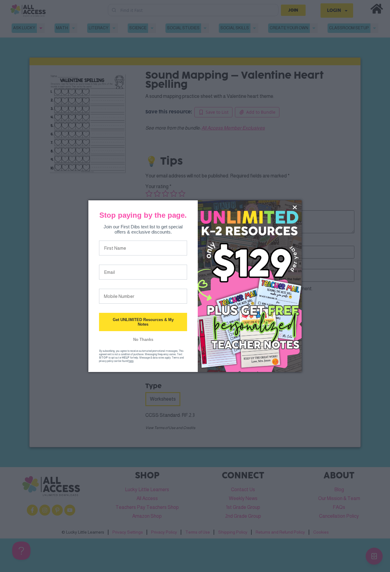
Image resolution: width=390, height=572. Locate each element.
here (131, 361)
